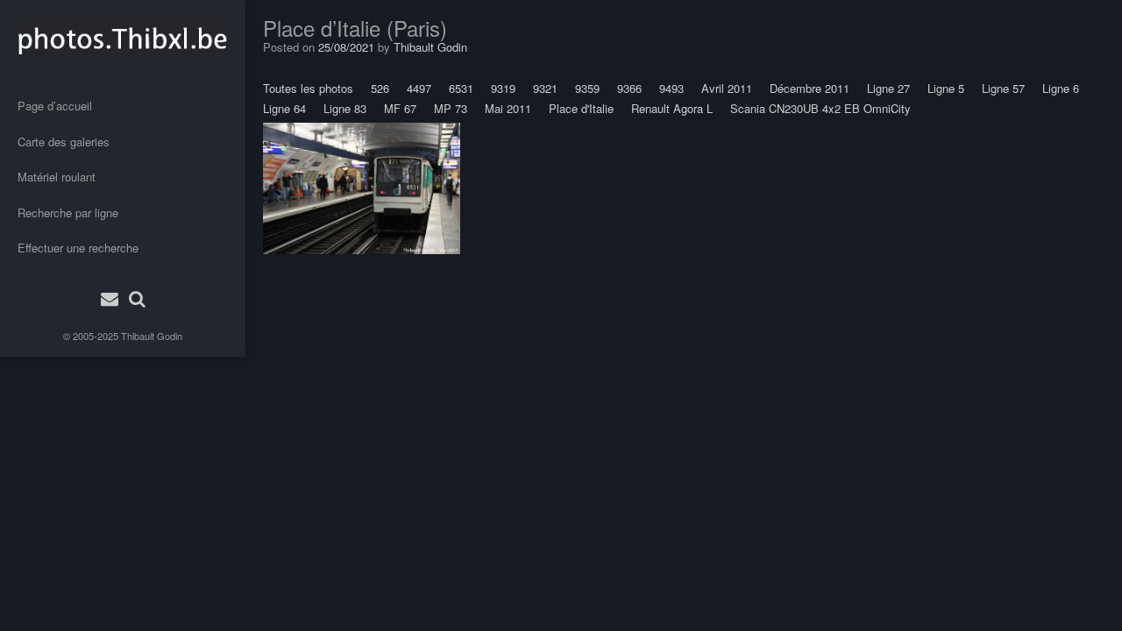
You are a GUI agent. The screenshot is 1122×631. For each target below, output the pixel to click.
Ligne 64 (284, 108)
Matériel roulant (57, 176)
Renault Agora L (672, 108)
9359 (587, 88)
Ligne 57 (1003, 88)
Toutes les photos (308, 88)
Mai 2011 (508, 108)
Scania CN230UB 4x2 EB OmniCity (820, 108)
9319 (503, 88)
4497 (419, 88)
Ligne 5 (945, 88)
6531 (461, 88)
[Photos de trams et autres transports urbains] (123, 39)
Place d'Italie (581, 108)
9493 (671, 88)
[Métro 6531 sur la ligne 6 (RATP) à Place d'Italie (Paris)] (361, 188)
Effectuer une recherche (78, 247)
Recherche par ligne (68, 212)
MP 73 (450, 108)
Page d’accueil (55, 105)
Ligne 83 (344, 108)
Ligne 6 (1060, 88)
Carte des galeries (64, 141)
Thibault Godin (151, 336)
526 (380, 88)
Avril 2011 (726, 88)
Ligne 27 (888, 88)
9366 (629, 88)
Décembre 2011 (809, 88)
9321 (545, 88)
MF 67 (400, 108)
